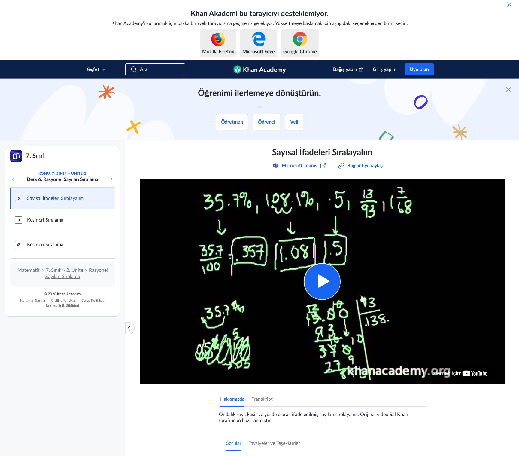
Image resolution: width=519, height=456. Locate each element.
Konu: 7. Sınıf (52, 173)
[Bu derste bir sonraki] (111, 179)
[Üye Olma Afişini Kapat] (508, 90)
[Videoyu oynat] (322, 281)
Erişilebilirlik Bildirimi (62, 305)
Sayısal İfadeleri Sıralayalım (55, 198)
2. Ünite (74, 270)
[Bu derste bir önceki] (13, 179)
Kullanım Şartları (33, 300)
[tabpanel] (322, 415)
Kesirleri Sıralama (45, 220)
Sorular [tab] (233, 443)
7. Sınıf (53, 270)
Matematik (28, 270)
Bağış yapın (345, 69)
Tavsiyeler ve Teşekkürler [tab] (274, 443)
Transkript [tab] (262, 399)
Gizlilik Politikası (64, 300)
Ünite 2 (78, 173)
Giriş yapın (384, 69)
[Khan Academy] (259, 69)
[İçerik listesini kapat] (130, 328)
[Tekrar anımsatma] (509, 5)
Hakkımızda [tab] (232, 399)
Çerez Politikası (93, 300)
